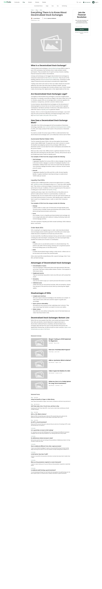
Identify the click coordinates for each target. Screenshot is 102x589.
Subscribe (82, 29)
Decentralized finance (38, 5)
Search (80, 2)
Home (32, 10)
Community (16, 2)
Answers (30, 2)
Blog (24, 2)
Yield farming (64, 5)
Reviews (44, 2)
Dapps (47, 5)
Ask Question (87, 2)
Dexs (53, 5)
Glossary (37, 2)
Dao (58, 5)
